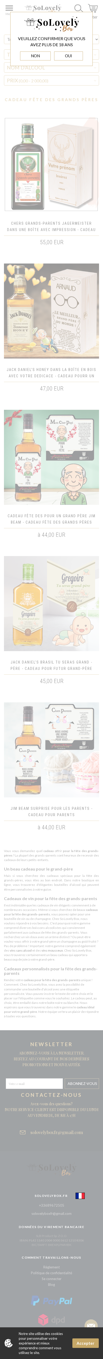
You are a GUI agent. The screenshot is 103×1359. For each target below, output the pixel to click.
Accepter (85, 1343)
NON (35, 55)
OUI (68, 55)
